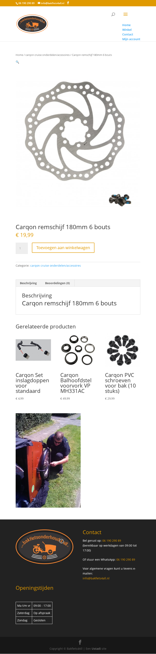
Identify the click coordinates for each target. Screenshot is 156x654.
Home (19, 55)
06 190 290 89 (26, 3)
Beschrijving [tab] (28, 283)
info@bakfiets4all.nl (96, 578)
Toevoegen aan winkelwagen (63, 247)
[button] (17, 62)
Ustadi (96, 649)
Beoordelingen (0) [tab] (57, 283)
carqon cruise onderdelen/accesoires (47, 55)
